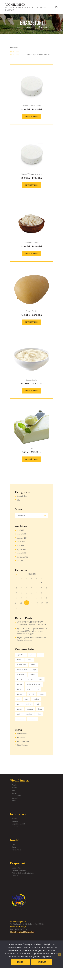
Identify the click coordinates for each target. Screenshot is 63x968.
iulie (20, 561)
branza (19, 660)
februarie (22, 557)
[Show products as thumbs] (12, 53)
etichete (32, 675)
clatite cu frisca (22, 670)
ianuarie (22, 538)
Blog (13, 790)
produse (28, 704)
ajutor (32, 655)
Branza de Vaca (31, 243)
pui (38, 704)
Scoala (40, 709)
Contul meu (16, 795)
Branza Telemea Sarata (31, 106)
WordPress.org (22, 745)
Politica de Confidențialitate (23, 873)
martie (21, 534)
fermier (19, 679)
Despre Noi (16, 868)
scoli (18, 714)
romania (30, 709)
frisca (40, 679)
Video (14, 847)
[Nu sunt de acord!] (59, 954)
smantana (29, 714)
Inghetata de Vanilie (34, 684)
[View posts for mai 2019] (16, 574)
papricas (36, 699)
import (19, 684)
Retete (14, 788)
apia (40, 655)
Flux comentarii (23, 741)
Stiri (18, 500)
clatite (33, 665)
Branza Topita (31, 380)
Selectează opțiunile (31, 117)
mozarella (20, 694)
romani (19, 709)
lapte (28, 689)
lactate (19, 689)
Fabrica (14, 785)
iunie (21, 542)
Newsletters (16, 850)
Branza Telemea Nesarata (31, 174)
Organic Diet (22, 496)
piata (18, 704)
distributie (20, 675)
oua (18, 699)
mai (20, 530)
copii (34, 670)
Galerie (14, 793)
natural (31, 694)
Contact (15, 798)
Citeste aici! (42, 962)
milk (37, 689)
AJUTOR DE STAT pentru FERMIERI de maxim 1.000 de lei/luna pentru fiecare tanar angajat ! (32, 631)
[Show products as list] (17, 53)
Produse (29, 27)
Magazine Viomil (18, 824)
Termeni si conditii (19, 870)
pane (26, 699)
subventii (32, 719)
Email (14, 801)
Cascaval (29, 660)
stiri (39, 714)
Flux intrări (21, 738)
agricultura (20, 655)
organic (41, 694)
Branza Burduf (31, 311)
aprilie (21, 549)
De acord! (20, 962)
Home (18, 27)
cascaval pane (21, 665)
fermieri (30, 679)
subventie (20, 719)
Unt (31, 448)
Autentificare (22, 734)
